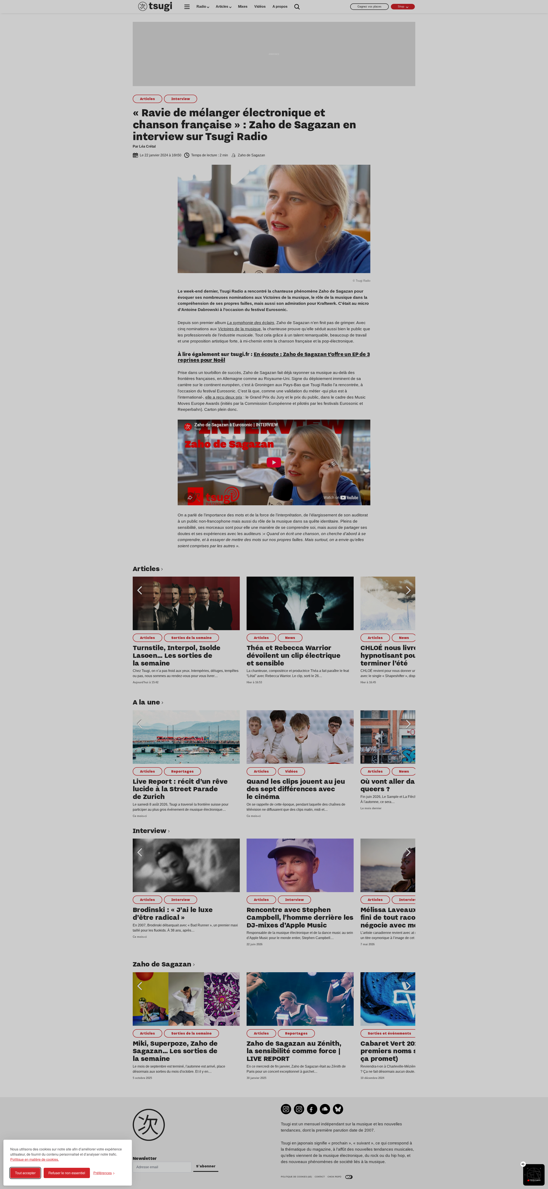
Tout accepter (25, 1172)
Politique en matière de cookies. (34, 1159)
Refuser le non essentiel (66, 1172)
